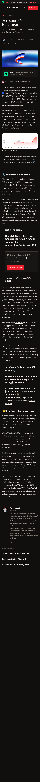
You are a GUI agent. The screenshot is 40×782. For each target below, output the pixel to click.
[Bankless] (12, 8)
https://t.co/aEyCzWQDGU (25, 245)
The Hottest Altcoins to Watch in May (14, 559)
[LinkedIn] (15, 542)
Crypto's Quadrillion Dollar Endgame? (15, 553)
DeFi (3, 15)
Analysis (11, 15)
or (26, 258)
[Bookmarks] (4, 43)
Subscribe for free (15, 267)
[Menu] (4, 8)
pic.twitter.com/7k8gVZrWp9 (19, 397)
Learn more (32, 2)
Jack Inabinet (10, 39)
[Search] (25, 8)
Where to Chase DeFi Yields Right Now (15, 565)
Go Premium (33, 8)
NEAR (8, 2)
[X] (11, 542)
